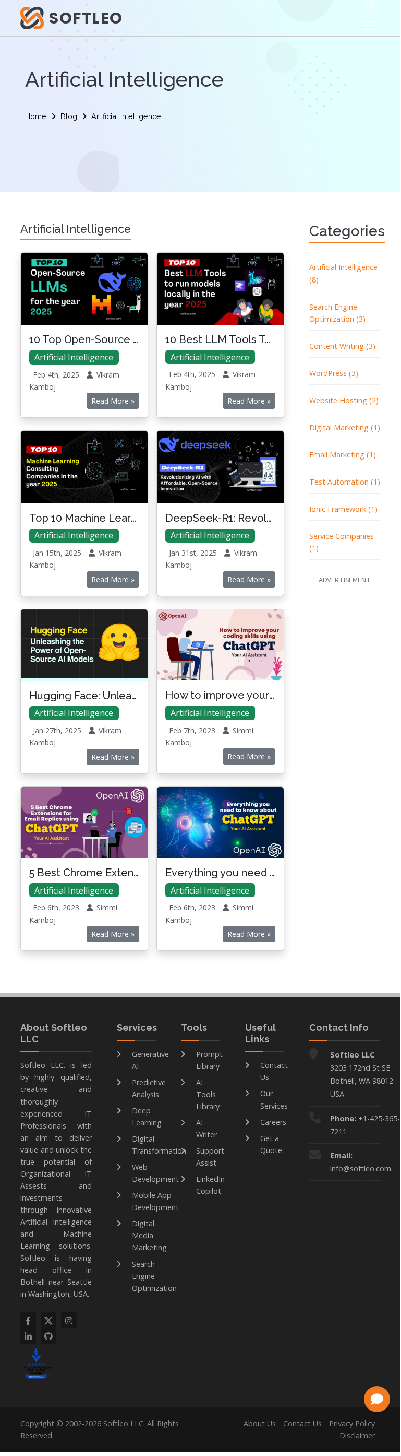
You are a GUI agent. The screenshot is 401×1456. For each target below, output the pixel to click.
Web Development (155, 1173)
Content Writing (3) (342, 346)
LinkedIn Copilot (210, 1185)
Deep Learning (147, 1117)
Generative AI (150, 1060)
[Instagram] (69, 1320)
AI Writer (206, 1129)
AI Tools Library (208, 1094)
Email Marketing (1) (342, 455)
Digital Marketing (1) (344, 427)
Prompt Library (209, 1060)
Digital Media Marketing (149, 1235)
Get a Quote (271, 1144)
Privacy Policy (352, 1423)
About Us (260, 1423)
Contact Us (274, 1071)
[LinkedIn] (28, 1336)
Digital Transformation (159, 1145)
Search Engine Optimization (154, 1276)
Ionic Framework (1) (343, 509)
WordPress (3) (333, 373)
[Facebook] (28, 1320)
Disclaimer (357, 1435)
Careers (273, 1122)
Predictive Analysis (149, 1088)
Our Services (274, 1099)
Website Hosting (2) (344, 400)
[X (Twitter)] (48, 1320)
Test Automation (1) (344, 482)
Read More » (113, 401)
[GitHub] (48, 1336)
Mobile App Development (155, 1201)
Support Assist (210, 1157)
